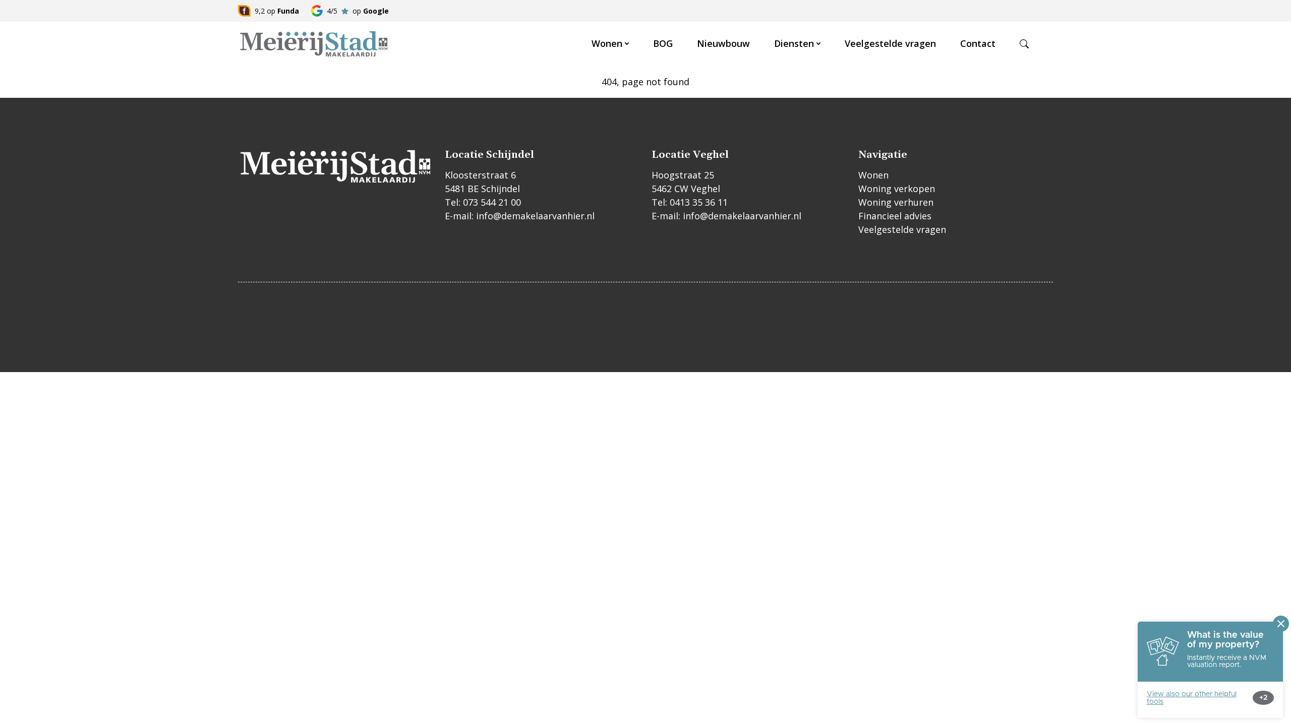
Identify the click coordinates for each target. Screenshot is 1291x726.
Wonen (607, 43)
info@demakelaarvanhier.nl (535, 216)
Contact (977, 43)
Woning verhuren (895, 202)
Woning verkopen (896, 189)
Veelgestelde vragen (890, 43)
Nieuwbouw (723, 43)
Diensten (794, 43)
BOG (663, 43)
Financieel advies (894, 216)
